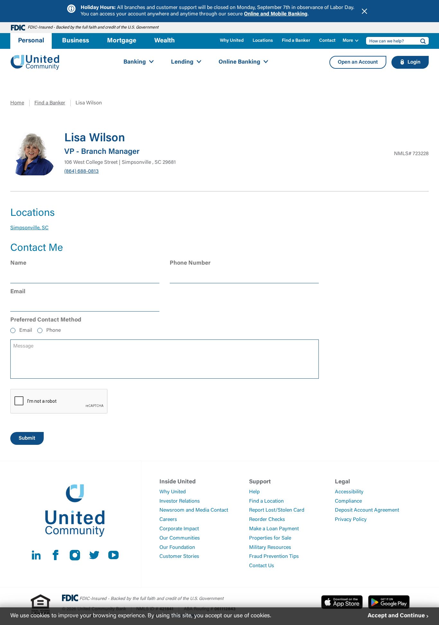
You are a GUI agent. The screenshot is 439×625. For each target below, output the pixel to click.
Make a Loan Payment (274, 529)
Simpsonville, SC (29, 228)
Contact (327, 41)
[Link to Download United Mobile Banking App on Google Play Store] (389, 602)
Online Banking (239, 62)
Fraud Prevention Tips (274, 556)
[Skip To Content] (9, 2)
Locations (263, 41)
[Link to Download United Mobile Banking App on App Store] (342, 602)
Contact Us (261, 565)
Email (25, 330)
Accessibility (349, 492)
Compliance (348, 501)
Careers (168, 519)
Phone (53, 330)
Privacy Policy (351, 519)
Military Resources (270, 547)
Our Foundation (177, 547)
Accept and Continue (396, 616)
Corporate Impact (179, 529)
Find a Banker (296, 41)
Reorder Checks (267, 519)
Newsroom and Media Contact (193, 510)
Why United (232, 41)
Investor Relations (179, 501)
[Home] (35, 62)
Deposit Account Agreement (367, 510)
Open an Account (358, 62)
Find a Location (266, 501)
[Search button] (421, 40)
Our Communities (179, 538)
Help (254, 492)
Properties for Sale (270, 538)
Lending (182, 62)
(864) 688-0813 (81, 171)
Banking (134, 62)
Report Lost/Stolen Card (276, 510)
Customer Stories (179, 556)
